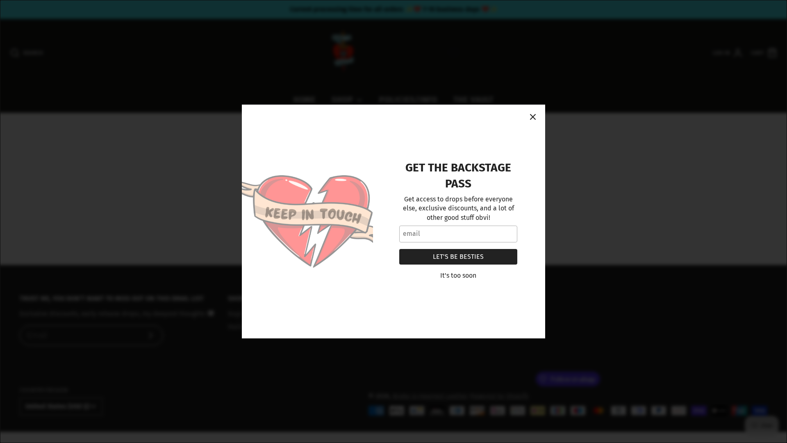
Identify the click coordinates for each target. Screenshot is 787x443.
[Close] (533, 117)
